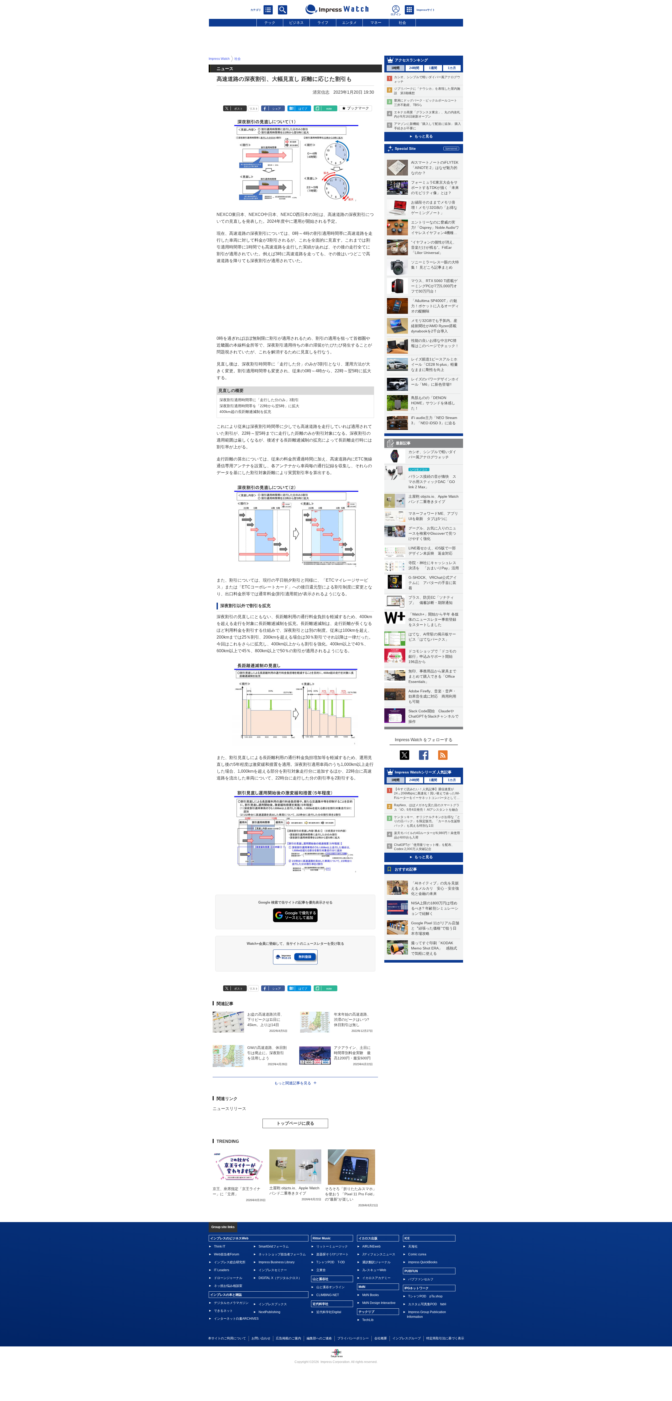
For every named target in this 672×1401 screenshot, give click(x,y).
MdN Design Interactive (379, 1303)
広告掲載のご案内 (288, 1338)
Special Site (405, 148)
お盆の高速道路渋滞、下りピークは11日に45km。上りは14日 (265, 1019)
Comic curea (417, 1254)
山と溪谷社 (320, 1279)
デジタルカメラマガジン (231, 1303)
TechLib (368, 1320)
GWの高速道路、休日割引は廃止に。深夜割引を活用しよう (267, 1053)
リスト (253, 108)
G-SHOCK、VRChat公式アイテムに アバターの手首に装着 (432, 582)
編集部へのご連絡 (319, 1338)
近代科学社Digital (328, 1312)
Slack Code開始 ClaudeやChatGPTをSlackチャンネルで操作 (433, 716)
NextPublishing (269, 1312)
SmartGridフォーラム (274, 1246)
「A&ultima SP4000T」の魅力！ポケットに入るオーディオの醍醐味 (435, 306)
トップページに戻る (295, 1123)
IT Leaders (221, 1270)
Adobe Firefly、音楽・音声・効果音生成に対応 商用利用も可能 (432, 696)
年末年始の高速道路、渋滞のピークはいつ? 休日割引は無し (352, 1019)
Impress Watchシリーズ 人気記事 (423, 772)
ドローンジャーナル (228, 1278)
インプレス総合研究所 (229, 1262)
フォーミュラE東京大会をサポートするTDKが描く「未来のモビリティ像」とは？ (435, 187)
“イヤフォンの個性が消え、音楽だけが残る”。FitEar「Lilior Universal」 (433, 247)
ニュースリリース (229, 1108)
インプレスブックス (273, 1304)
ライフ (322, 22)
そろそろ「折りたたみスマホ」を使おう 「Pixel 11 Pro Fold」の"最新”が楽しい (350, 1194)
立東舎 (321, 1270)
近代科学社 (320, 1304)
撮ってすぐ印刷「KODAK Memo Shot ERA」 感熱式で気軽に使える (434, 948)
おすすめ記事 (406, 869)
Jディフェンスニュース (378, 1254)
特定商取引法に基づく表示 (445, 1338)
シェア (276, 108)
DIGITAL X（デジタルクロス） (280, 1278)
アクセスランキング (411, 60)
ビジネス (296, 22)
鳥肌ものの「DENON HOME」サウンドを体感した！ (433, 403)
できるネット (223, 1311)
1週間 (433, 68)
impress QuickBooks (422, 1262)
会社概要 (380, 1338)
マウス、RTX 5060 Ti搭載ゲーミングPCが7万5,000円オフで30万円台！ (434, 286)
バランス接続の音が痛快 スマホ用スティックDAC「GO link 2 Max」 (432, 481)
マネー (375, 22)
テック (269, 22)
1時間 (395, 68)
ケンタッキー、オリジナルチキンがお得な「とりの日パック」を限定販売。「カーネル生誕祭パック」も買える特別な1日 (427, 821)
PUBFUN (411, 1271)
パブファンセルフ (420, 1279)
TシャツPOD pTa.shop (425, 1296)
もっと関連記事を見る (292, 1083)
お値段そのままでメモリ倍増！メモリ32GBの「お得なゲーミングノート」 (434, 207)
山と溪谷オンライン (330, 1287)
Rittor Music (322, 1238)
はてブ (302, 108)
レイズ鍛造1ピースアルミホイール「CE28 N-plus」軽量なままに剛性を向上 (434, 364)
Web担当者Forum (226, 1254)
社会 (402, 22)
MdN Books (370, 1295)
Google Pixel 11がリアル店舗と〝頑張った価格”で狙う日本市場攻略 (435, 928)
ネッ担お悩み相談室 (228, 1286)
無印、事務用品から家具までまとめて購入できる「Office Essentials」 (432, 676)
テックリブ (366, 1312)
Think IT (219, 1246)
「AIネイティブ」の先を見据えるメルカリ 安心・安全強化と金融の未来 (435, 888)
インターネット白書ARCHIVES (236, 1318)
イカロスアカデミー (376, 1278)
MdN (362, 1287)
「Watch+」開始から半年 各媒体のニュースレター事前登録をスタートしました (433, 619)
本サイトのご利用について (227, 1338)
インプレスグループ (406, 1338)
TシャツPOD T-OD (330, 1262)
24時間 (414, 68)
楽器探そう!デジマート (332, 1254)
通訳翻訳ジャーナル (376, 1262)
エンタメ (349, 22)
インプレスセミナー (273, 1270)
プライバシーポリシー (353, 1338)
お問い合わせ (260, 1338)
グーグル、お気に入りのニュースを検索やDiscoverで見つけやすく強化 (432, 533)
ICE (407, 1238)
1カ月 (452, 68)
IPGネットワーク (417, 1288)
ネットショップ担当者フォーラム (282, 1254)
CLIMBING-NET (327, 1295)
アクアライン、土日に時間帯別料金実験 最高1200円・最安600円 (352, 1053)
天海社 (413, 1246)
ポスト (238, 108)
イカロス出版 (368, 1238)
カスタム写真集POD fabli (427, 1304)
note (329, 108)
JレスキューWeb (374, 1270)
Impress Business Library (277, 1262)
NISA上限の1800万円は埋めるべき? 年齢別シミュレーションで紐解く (434, 908)
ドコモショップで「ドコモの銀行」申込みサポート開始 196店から (432, 656)
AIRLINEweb (371, 1246)
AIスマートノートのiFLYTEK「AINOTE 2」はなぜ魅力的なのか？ (434, 167)
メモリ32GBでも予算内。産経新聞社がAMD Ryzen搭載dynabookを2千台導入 (434, 326)
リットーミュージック (332, 1246)
